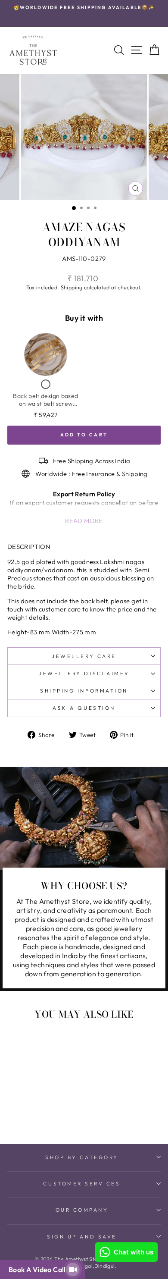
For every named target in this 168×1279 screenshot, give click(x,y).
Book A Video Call (39, 1269)
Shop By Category (81, 1157)
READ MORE (84, 521)
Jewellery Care (84, 656)
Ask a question (84, 708)
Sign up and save (82, 1236)
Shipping (72, 287)
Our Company (82, 1210)
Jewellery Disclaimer (84, 673)
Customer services (81, 1183)
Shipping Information (84, 690)
